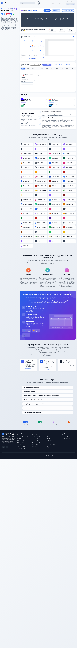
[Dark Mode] (67, 1)
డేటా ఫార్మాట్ (23, 77)
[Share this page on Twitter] (4, 14)
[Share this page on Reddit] (7, 14)
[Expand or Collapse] (71, 37)
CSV (51, 68)
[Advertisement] (9, 39)
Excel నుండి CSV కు (35, 440)
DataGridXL (72, 56)
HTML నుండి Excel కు (36, 444)
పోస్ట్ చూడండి (46, 369)
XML (63, 68)
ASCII (72, 68)
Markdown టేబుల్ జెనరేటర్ (22, 436)
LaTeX (42, 68)
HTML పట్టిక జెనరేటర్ (21, 446)
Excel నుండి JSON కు (36, 436)
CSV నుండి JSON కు (35, 446)
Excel (28, 68)
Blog (63, 2)
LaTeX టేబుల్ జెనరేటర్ (45, 2)
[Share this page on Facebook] (2, 14)
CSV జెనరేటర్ (19, 438)
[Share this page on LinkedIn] (11, 14)
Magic (33, 68)
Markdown (57, 68)
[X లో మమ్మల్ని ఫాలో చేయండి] (3, 447)
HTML (47, 68)
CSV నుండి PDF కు (35, 448)
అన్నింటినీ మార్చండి (33, 58)
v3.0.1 (13, 2)
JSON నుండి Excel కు (36, 442)
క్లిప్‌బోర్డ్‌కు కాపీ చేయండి (58, 64)
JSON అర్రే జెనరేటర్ (20, 444)
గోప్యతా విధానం (49, 446)
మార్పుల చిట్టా (49, 440)
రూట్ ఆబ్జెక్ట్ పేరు (23, 81)
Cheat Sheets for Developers (68, 438)
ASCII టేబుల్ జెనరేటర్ (21, 442)
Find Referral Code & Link (67, 436)
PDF (67, 68)
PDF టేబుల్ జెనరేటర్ (21, 448)
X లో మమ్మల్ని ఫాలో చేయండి (36, 64)
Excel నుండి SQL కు (35, 438)
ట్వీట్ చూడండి (65, 368)
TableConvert (24, 455)
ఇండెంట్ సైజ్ (23, 85)
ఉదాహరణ (48, 10)
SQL (37, 68)
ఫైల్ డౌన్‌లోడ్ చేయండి (69, 64)
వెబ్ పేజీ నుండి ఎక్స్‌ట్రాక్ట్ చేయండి (68, 10)
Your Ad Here (64, 440)
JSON (23, 68)
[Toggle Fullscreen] (73, 37)
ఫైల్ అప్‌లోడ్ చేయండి (56, 10)
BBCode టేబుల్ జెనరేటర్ (21, 440)
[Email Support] (7, 447)
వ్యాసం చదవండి (27, 368)
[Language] (72, 1)
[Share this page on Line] (13, 14)
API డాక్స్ (58, 2)
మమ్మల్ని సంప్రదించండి (51, 444)
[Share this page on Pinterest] (9, 14)
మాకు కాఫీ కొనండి (70, 4)
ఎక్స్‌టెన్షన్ (53, 2)
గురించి (48, 442)
